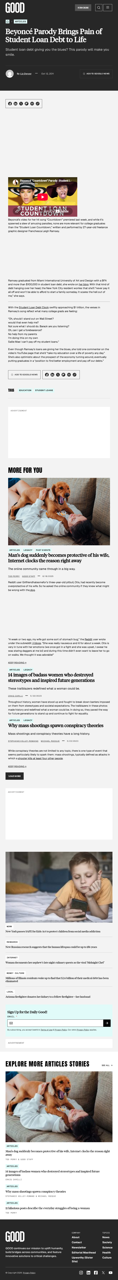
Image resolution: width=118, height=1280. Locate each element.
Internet (12, 957)
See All (106, 1065)
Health (106, 1252)
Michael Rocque (50, 741)
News (106, 1237)
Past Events (43, 550)
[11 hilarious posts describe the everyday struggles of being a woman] (59, 1208)
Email (12, 1016)
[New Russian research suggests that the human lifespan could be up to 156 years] (59, 943)
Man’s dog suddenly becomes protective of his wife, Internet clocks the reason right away (58, 557)
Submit (108, 1024)
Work (9, 926)
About (75, 1237)
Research (12, 942)
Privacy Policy (61, 1029)
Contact (77, 1242)
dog (32, 590)
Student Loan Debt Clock (34, 307)
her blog (83, 284)
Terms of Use (46, 1029)
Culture (107, 1257)
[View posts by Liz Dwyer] (10, 74)
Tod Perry (14, 576)
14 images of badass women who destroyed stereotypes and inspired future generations (51, 677)
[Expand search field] (98, 7)
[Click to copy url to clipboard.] (37, 103)
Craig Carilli (15, 696)
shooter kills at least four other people (40, 758)
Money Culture (15, 973)
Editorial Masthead (84, 1252)
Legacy (28, 550)
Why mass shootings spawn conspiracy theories (55, 725)
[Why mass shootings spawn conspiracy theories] (59, 1191)
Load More (15, 776)
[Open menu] (107, 7)
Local (10, 991)
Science (107, 1247)
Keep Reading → (17, 662)
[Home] (8, 22)
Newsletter (79, 1247)
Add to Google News (98, 73)
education (25, 390)
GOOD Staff (28, 576)
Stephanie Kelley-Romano (23, 741)
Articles (20, 21)
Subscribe (83, 7)
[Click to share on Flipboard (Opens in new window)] (26, 103)
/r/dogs (36, 643)
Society (107, 1242)
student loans (44, 390)
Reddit (88, 639)
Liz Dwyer (25, 73)
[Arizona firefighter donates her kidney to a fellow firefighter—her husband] (59, 993)
